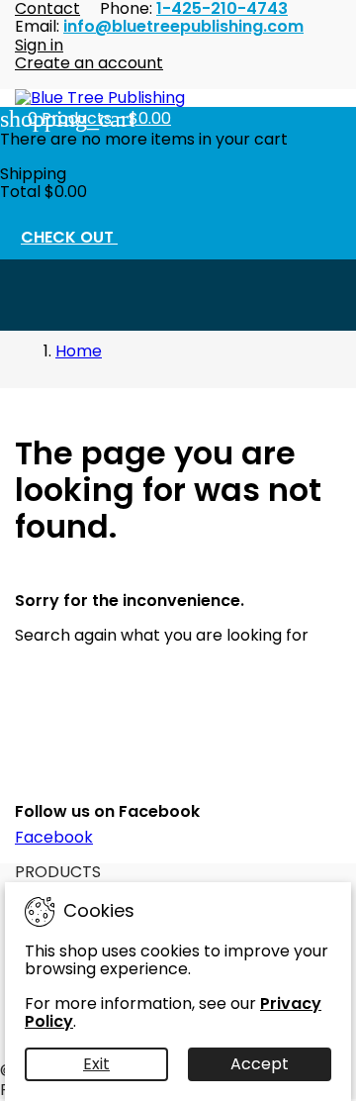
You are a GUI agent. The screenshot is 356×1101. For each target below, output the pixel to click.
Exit (96, 1063)
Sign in (39, 45)
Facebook (54, 837)
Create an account (89, 62)
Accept (259, 1063)
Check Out (80, 238)
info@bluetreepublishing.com (183, 26)
